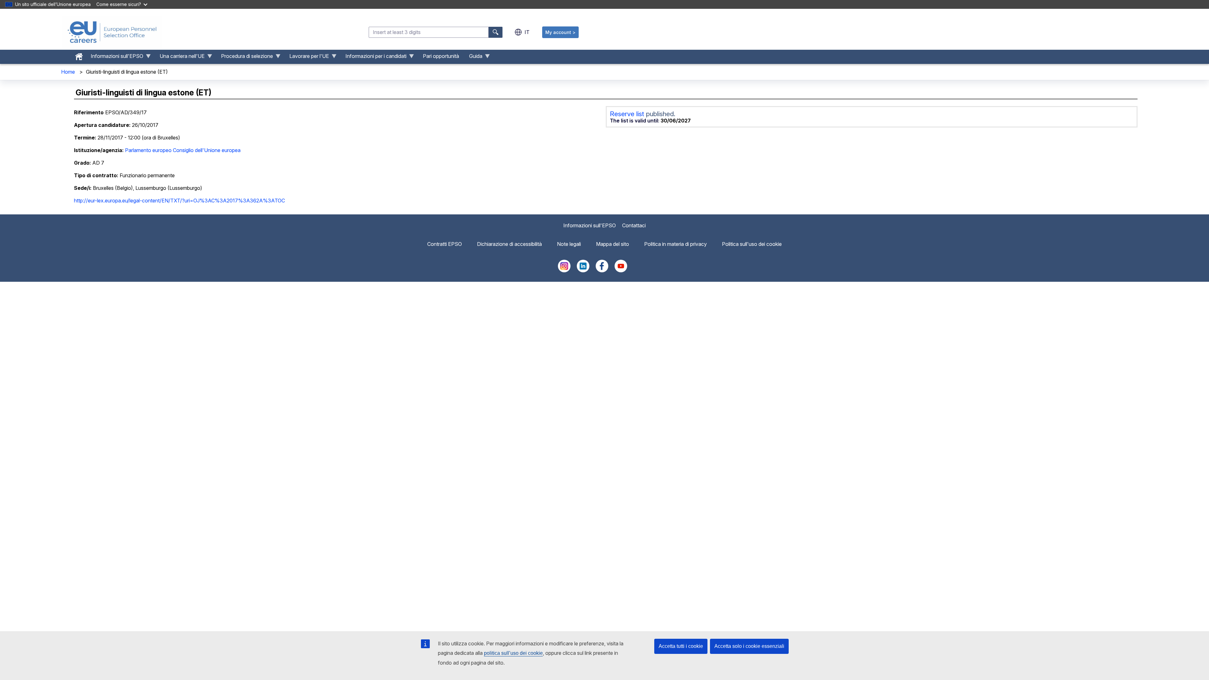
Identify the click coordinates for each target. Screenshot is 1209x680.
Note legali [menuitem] (569, 244)
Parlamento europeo (148, 150)
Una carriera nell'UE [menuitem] (180, 57)
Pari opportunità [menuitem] (441, 56)
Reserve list (628, 114)
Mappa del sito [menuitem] (612, 244)
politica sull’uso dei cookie (513, 653)
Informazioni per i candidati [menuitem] (373, 57)
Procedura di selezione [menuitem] (244, 57)
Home (68, 72)
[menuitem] (79, 55)
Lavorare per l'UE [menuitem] (306, 57)
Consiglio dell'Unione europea (207, 150)
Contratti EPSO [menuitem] (444, 244)
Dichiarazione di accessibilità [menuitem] (509, 244)
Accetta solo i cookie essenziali (749, 646)
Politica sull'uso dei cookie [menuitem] (752, 244)
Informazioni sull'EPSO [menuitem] (114, 57)
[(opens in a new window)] (564, 270)
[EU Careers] (112, 32)
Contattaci (634, 225)
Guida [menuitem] (473, 57)
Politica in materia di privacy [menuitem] (675, 244)
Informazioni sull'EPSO (589, 225)
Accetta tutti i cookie (681, 646)
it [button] (527, 32)
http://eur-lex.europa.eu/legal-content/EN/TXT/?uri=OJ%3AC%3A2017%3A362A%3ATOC (179, 200)
